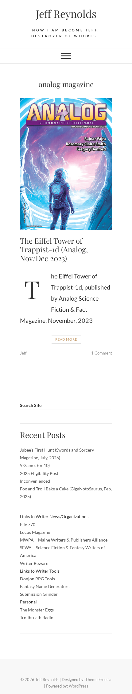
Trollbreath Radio (36, 617)
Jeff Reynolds (66, 13)
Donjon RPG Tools (37, 578)
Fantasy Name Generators (44, 586)
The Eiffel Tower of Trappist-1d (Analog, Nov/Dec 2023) (54, 249)
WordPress (78, 686)
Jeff (23, 353)
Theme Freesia (98, 679)
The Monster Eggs (37, 609)
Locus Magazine (35, 532)
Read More (66, 339)
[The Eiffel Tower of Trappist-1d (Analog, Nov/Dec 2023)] (66, 164)
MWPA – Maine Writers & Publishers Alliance (63, 539)
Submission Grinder (39, 594)
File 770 (27, 524)
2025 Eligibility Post (39, 473)
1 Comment (101, 353)
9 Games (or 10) (35, 465)
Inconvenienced (35, 481)
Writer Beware (34, 563)
